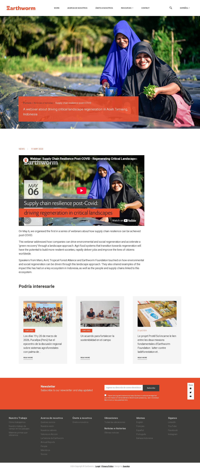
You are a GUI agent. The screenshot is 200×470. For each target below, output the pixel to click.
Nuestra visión (47, 426)
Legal (97, 466)
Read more (28, 357)
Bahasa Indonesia (144, 438)
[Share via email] (191, 396)
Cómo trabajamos (17, 422)
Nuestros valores (49, 430)
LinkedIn (172, 422)
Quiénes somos (48, 422)
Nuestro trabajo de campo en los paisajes (19, 427)
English (139, 422)
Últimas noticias (111, 432)
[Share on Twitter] (191, 392)
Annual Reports (48, 442)
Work (56, 8)
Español (184, 8)
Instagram (172, 434)
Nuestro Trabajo (18, 418)
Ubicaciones (111, 418)
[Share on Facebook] (191, 388)
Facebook (173, 430)
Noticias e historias (43, 103)
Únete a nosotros (104, 8)
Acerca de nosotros (77, 8)
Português (141, 434)
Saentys (126, 466)
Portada (27, 103)
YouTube (172, 426)
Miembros (45, 450)
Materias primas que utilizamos (18, 434)
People (44, 446)
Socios (44, 454)
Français (140, 426)
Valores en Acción (49, 434)
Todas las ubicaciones (114, 422)
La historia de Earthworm (52, 438)
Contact (145, 8)
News (22, 149)
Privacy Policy (107, 466)
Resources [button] (126, 8)
